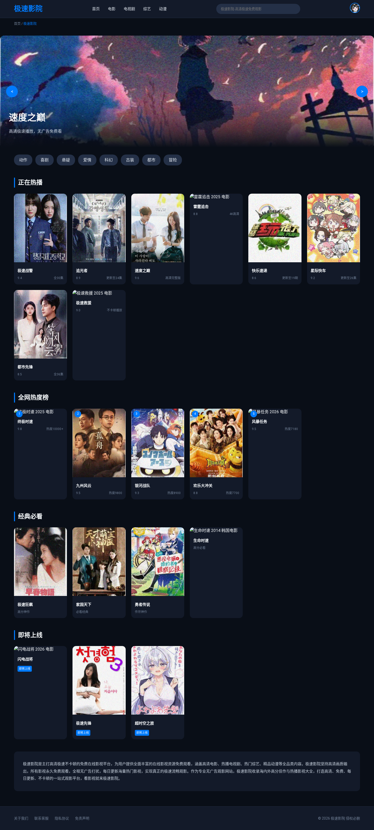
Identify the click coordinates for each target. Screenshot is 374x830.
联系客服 (41, 818)
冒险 (173, 160)
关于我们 (21, 818)
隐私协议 (62, 818)
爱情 (87, 160)
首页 (96, 9)
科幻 (109, 160)
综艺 (147, 9)
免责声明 (82, 818)
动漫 (163, 9)
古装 (130, 160)
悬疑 (66, 160)
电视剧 (129, 9)
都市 (151, 160)
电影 (112, 9)
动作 (23, 160)
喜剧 (44, 160)
